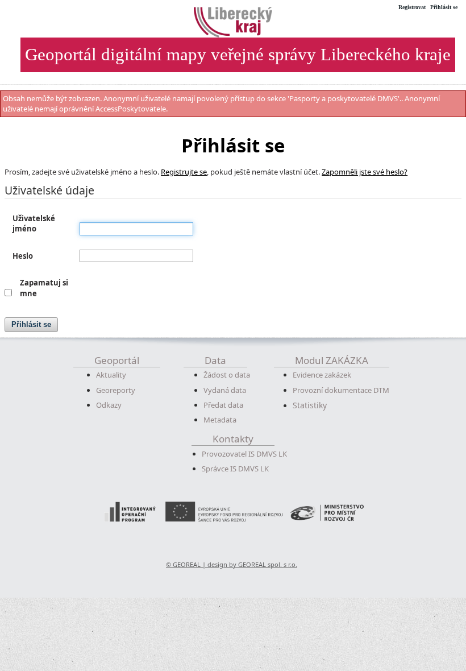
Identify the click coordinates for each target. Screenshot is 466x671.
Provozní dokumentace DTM (341, 390)
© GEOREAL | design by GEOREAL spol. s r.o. (231, 564)
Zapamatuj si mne (44, 288)
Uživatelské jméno (34, 223)
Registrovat (412, 7)
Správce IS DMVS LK (235, 468)
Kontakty (233, 438)
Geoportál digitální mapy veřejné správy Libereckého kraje (238, 54)
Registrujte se (184, 172)
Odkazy (109, 405)
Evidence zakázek (322, 375)
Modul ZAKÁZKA (331, 360)
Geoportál (116, 360)
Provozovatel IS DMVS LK (244, 454)
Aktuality (111, 375)
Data (215, 360)
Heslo (23, 256)
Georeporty (115, 390)
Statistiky (310, 405)
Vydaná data (224, 390)
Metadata (219, 420)
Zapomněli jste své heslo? (364, 172)
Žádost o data (226, 375)
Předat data (223, 405)
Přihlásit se (443, 7)
